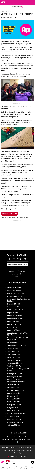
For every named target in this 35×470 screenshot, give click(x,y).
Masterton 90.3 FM (14, 393)
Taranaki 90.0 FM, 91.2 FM (16, 346)
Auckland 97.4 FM (14, 287)
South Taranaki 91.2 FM (15, 390)
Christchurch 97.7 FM (15, 296)
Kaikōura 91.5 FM (13, 399)
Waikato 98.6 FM (13, 357)
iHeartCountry (12, 450)
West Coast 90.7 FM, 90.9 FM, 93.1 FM (18, 370)
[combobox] (15, 209)
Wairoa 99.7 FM (13, 387)
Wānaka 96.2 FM (13, 425)
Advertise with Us (17, 274)
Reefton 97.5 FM (13, 402)
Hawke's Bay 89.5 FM (15, 310)
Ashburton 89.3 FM (14, 290)
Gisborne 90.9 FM (13, 307)
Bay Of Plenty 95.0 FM (15, 293)
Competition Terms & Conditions (13, 439)
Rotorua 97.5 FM (13, 330)
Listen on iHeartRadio (17, 462)
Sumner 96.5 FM (13, 416)
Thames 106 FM (13, 384)
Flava (31, 447)
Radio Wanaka (21, 450)
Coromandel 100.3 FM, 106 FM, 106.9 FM (18, 300)
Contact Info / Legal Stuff (17, 271)
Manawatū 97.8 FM (14, 315)
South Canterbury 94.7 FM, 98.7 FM (17, 334)
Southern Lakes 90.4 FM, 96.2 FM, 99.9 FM (18, 339)
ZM (11, 447)
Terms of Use (23, 437)
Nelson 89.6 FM (13, 321)
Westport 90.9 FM (14, 405)
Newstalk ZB (5, 447)
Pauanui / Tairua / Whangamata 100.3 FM (15, 380)
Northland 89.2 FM (14, 324)
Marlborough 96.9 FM (15, 318)
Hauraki (21, 447)
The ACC (15, 447)
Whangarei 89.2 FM (14, 374)
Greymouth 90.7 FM (14, 408)
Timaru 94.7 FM (13, 351)
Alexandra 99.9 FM (14, 419)
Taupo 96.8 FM (12, 348)
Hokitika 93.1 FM (13, 410)
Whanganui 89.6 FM (14, 363)
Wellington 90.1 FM (14, 366)
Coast (27, 447)
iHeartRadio (17, 277)
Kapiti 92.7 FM (12, 313)
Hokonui (29, 450)
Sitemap (30, 439)
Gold (5, 450)
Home (2, 11)
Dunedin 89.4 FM (13, 304)
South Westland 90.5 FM (16, 413)
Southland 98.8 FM (14, 343)
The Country (17, 453)
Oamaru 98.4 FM (13, 327)
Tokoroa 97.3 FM (13, 354)
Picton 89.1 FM (12, 396)
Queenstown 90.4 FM (15, 422)
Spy (9, 11)
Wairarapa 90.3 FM (14, 360)
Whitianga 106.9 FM (14, 377)
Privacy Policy (11, 437)
